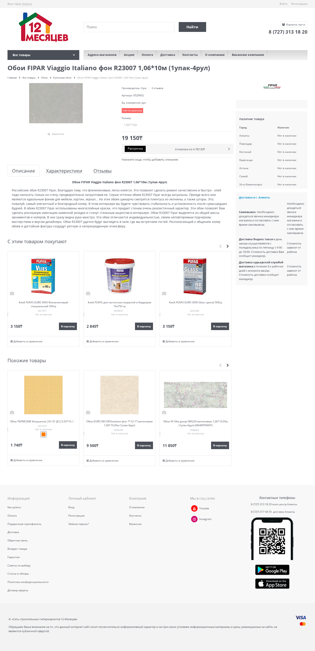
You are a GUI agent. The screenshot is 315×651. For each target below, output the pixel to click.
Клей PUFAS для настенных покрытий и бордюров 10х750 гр (119, 304)
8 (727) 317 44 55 (261, 512)
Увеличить (58, 134)
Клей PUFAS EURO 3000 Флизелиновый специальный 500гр (43, 304)
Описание (23, 170)
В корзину (68, 326)
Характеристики (64, 170)
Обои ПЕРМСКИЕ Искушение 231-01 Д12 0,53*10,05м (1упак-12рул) (43, 423)
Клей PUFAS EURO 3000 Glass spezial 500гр (195, 302)
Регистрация (299, 4)
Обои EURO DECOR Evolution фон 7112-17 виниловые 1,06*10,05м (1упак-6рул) (119, 423)
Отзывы (102, 170)
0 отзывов (157, 88)
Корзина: (295, 24)
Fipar (144, 88)
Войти (284, 4)
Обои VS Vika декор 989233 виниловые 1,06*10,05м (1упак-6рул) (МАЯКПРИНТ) (195, 423)
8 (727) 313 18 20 (261, 504)
